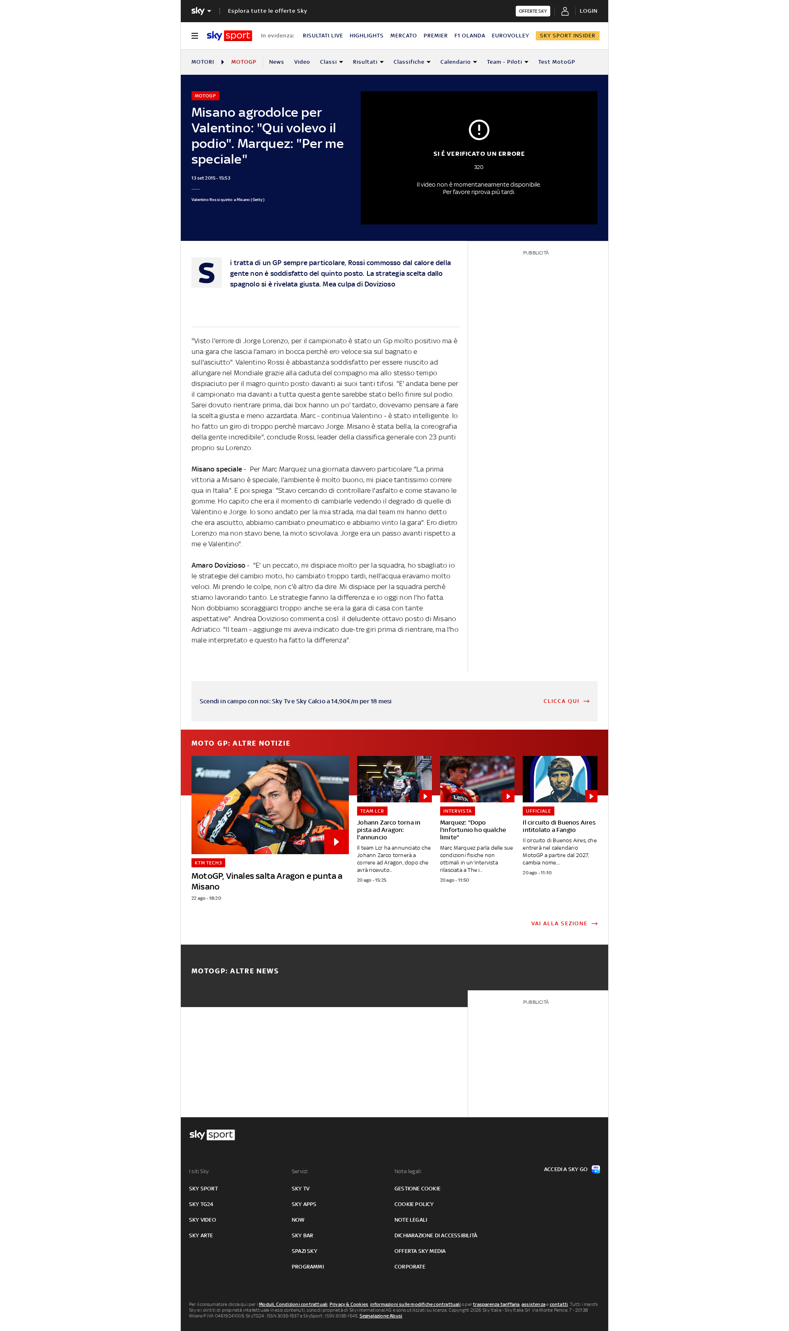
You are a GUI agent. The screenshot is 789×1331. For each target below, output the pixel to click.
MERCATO (403, 35)
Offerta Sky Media (419, 1251)
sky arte (201, 1235)
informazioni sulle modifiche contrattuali (415, 1304)
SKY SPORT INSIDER (567, 35)
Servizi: (300, 1171)
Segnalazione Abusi (381, 1316)
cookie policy (414, 1204)
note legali (410, 1220)
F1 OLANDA (469, 35)
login (589, 11)
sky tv (300, 1188)
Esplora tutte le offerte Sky (267, 11)
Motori (202, 62)
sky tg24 (201, 1204)
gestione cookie (417, 1188)
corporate (409, 1267)
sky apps (304, 1204)
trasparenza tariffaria (496, 1304)
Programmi (308, 1267)
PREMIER (436, 35)
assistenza (533, 1304)
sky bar (302, 1235)
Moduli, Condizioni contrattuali (293, 1304)
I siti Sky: (199, 1171)
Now (298, 1220)
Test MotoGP (556, 62)
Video (302, 62)
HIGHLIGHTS (367, 35)
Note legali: (408, 1171)
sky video (202, 1220)
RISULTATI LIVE (323, 35)
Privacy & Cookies (349, 1304)
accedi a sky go (566, 1169)
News (276, 62)
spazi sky (304, 1251)
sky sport (203, 1188)
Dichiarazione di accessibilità (435, 1235)
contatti (559, 1304)
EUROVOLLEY (510, 35)
